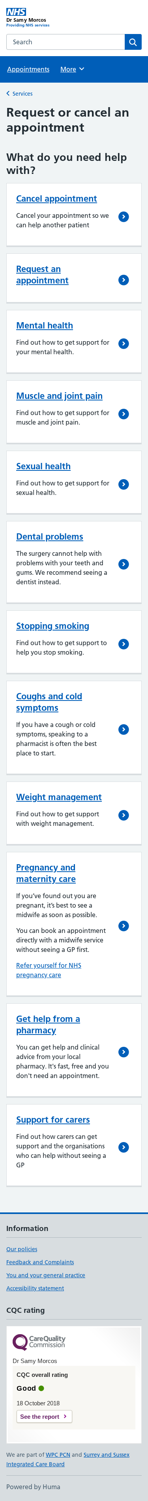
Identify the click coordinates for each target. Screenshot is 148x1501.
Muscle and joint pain (59, 395)
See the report (39, 1416)
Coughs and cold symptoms (49, 702)
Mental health (44, 325)
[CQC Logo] (39, 1343)
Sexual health (43, 466)
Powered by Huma (33, 1487)
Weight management (59, 796)
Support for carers (53, 1119)
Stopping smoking (52, 625)
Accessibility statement (35, 1288)
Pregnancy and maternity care (46, 873)
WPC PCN (58, 1454)
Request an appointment (42, 274)
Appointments (28, 69)
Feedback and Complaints (40, 1262)
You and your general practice (45, 1275)
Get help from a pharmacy (48, 1024)
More (71, 69)
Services (22, 93)
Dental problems (49, 536)
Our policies (21, 1249)
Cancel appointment (56, 198)
